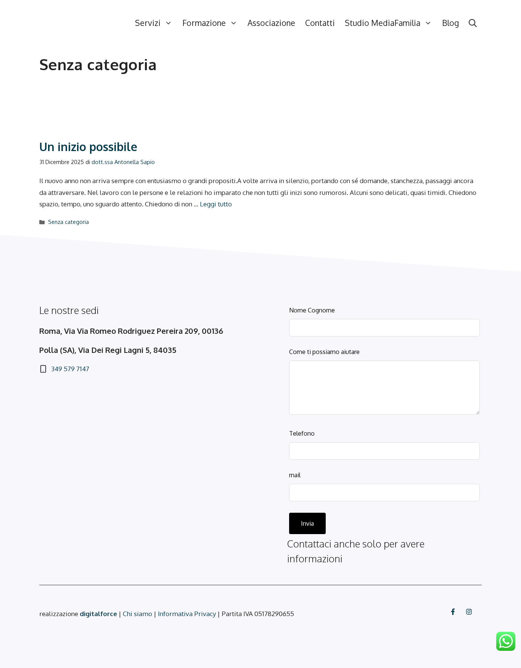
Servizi (148, 23)
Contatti (320, 23)
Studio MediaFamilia (382, 23)
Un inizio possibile (88, 146)
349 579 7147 (70, 369)
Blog (450, 23)
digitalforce (99, 614)
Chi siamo (137, 614)
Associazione (271, 23)
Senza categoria (68, 221)
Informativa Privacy (187, 614)
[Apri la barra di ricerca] (473, 23)
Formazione (204, 23)
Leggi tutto (216, 204)
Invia (307, 523)
